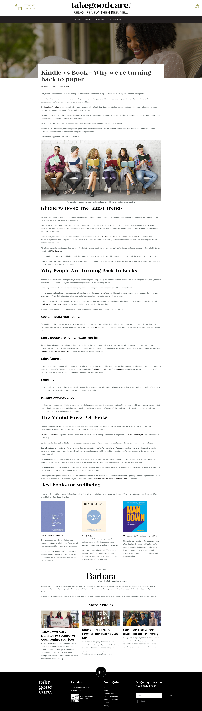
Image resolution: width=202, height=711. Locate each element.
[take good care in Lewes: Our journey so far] (101, 618)
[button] (126, 19)
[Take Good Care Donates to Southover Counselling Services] (60, 619)
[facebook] (137, 701)
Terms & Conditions (111, 696)
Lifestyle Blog (109, 693)
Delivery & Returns (111, 699)
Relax (67, 86)
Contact (106, 703)
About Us (107, 690)
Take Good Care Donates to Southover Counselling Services (58, 636)
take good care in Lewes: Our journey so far (100, 634)
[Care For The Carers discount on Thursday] (142, 618)
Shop (105, 687)
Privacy (106, 706)
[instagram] (143, 701)
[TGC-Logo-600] (101, 3)
